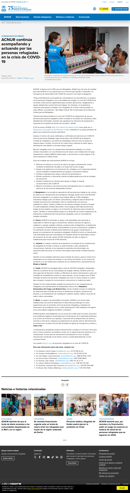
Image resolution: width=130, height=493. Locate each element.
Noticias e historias (65, 17)
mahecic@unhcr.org (65, 353)
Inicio (2, 23)
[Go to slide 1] (64, 441)
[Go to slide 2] (66, 441)
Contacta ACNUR (105, 457)
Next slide (127, 405)
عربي (127, 2)
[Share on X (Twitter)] (63, 384)
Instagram (44, 457)
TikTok (52, 457)
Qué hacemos (22, 17)
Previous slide (3, 405)
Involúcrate (84, 17)
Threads (61, 457)
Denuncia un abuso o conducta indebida (110, 464)
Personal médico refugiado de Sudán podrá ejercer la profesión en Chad (81, 424)
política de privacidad (33, 488)
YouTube (48, 457)
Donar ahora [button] (8, 458)
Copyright (126, 484)
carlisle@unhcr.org (61, 360)
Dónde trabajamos (42, 17)
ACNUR (7, 17)
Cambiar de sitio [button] (21, 2)
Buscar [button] (88, 8)
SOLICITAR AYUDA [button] (121, 9)
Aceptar (122, 488)
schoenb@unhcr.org (67, 363)
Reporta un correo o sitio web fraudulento (110, 469)
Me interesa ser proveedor (109, 473)
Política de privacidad (92, 484)
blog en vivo (47, 343)
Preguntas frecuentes (107, 454)
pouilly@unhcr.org (62, 351)
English (104, 2)
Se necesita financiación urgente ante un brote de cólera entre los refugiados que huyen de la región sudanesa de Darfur (49, 427)
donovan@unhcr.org (68, 356)
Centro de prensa (105, 460)
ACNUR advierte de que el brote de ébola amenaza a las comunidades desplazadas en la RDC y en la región (15, 425)
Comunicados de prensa (13, 23)
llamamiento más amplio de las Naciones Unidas (51, 129)
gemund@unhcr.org (71, 365)
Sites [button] (94, 8)
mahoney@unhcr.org (69, 368)
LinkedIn (57, 457)
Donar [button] (105, 9)
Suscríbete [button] (72, 463)
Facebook (39, 457)
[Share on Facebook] (67, 384)
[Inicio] (14, 9)
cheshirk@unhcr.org (65, 358)
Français (112, 2)
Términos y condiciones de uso (111, 484)
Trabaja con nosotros (106, 476)
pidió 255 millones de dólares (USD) (65, 127)
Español (120, 2)
